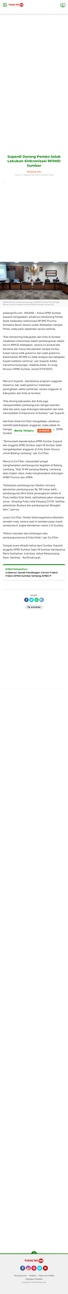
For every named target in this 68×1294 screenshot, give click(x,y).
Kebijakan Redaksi (34, 1279)
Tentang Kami (20, 1275)
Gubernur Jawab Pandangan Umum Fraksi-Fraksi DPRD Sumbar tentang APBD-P (31, 574)
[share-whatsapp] (36, 600)
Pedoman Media (46, 1275)
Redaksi (33, 1275)
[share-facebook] (26, 600)
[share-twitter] (31, 600)
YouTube (47, 1272)
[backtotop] (34, 1254)
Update (45, 431)
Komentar (36, 607)
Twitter (41, 1272)
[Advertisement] (34, 47)
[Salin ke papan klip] (41, 600)
